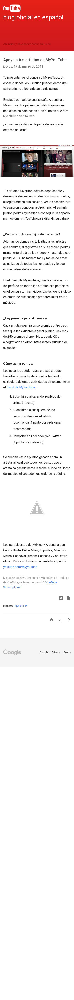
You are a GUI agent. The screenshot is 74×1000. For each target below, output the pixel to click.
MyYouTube (21, 606)
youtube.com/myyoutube (20, 567)
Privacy (56, 652)
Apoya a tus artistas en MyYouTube (35, 59)
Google (44, 652)
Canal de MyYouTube (20, 387)
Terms (67, 652)
